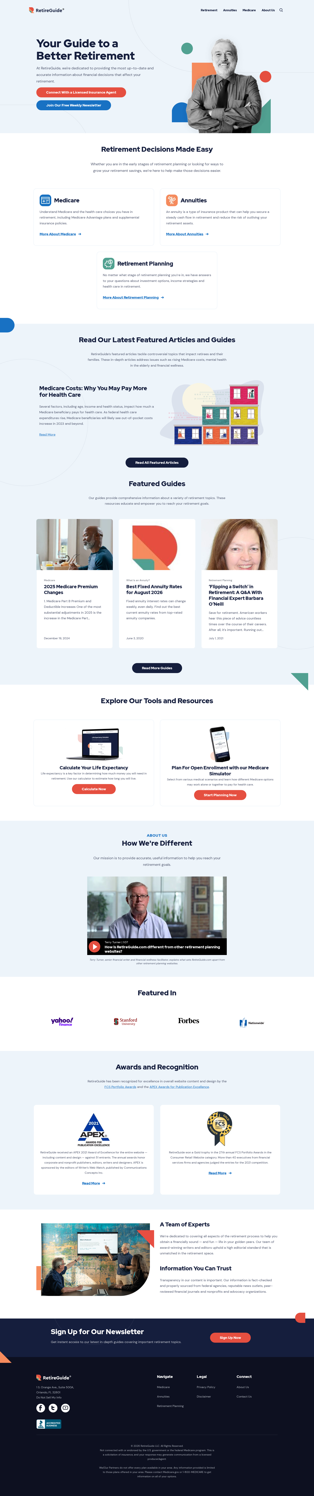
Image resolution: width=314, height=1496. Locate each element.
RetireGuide (48, 10)
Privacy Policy (206, 1387)
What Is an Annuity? (138, 580)
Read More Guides (157, 668)
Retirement (209, 10)
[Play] (94, 946)
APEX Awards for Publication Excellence (179, 1087)
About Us (268, 10)
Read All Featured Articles (157, 462)
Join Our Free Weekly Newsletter (73, 105)
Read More (47, 434)
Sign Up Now (230, 1337)
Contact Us (244, 1396)
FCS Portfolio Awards (120, 1087)
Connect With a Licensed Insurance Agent (81, 92)
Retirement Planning (220, 580)
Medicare (249, 10)
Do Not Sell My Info (48, 1397)
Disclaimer (204, 1396)
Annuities (230, 10)
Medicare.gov (171, 1472)
